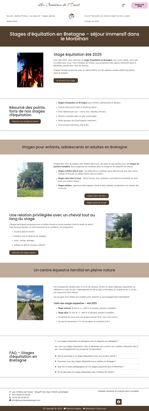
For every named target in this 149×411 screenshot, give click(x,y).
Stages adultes (48, 16)
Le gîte (127, 16)
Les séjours (34, 16)
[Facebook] (119, 402)
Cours (87, 16)
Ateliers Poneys (21, 16)
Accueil (9, 16)
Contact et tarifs (92, 21)
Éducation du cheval (101, 16)
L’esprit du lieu (116, 16)
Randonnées (12, 21)
